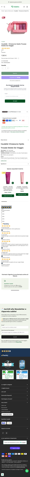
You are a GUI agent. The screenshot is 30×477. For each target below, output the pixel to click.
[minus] (2, 68)
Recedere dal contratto (7, 414)
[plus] (7, 68)
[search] (4, 6)
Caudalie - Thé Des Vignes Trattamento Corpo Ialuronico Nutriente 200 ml (8, 188)
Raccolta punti (4, 407)
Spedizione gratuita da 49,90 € (16, 2)
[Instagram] (6, 433)
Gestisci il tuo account (5, 411)
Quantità (3, 65)
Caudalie (3, 41)
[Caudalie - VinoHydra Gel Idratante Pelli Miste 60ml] (22, 178)
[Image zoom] (17, 26)
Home (2, 11)
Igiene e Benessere (9, 11)
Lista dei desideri (4, 409)
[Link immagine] (7, 374)
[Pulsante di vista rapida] (13, 183)
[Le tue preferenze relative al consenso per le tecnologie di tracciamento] (2, 474)
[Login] (24, 6)
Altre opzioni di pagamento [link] (15, 80)
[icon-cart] (27, 6)
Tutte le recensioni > (5, 265)
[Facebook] (2, 433)
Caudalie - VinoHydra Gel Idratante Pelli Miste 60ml (22, 188)
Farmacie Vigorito (8, 459)
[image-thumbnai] (3, 17)
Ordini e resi (3, 405)
